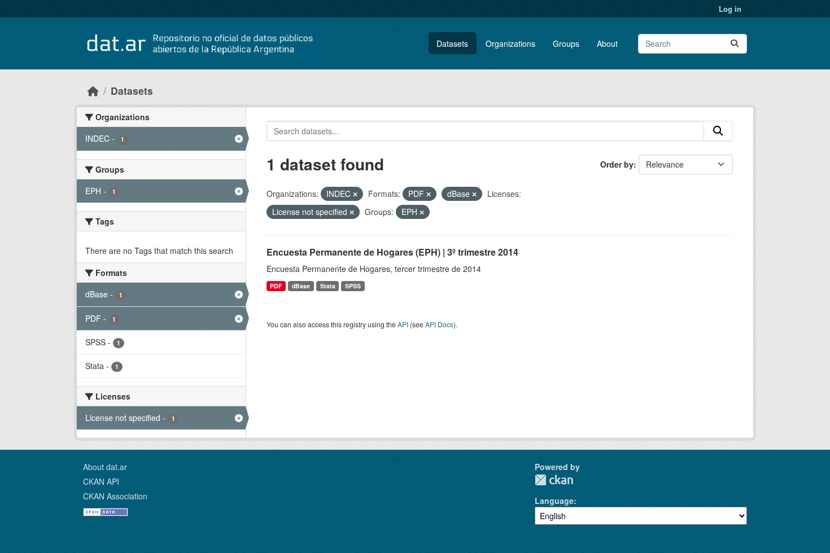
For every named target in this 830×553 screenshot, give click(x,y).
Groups (566, 43)
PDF (276, 286)
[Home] (93, 91)
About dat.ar (105, 466)
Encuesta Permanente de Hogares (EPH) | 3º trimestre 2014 (392, 251)
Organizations (510, 43)
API (402, 324)
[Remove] (355, 194)
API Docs (439, 324)
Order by (617, 164)
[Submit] (734, 44)
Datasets (452, 43)
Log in (730, 8)
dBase (301, 286)
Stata (327, 286)
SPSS (353, 286)
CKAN (554, 480)
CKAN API (101, 481)
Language (554, 500)
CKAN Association (115, 496)
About (607, 43)
